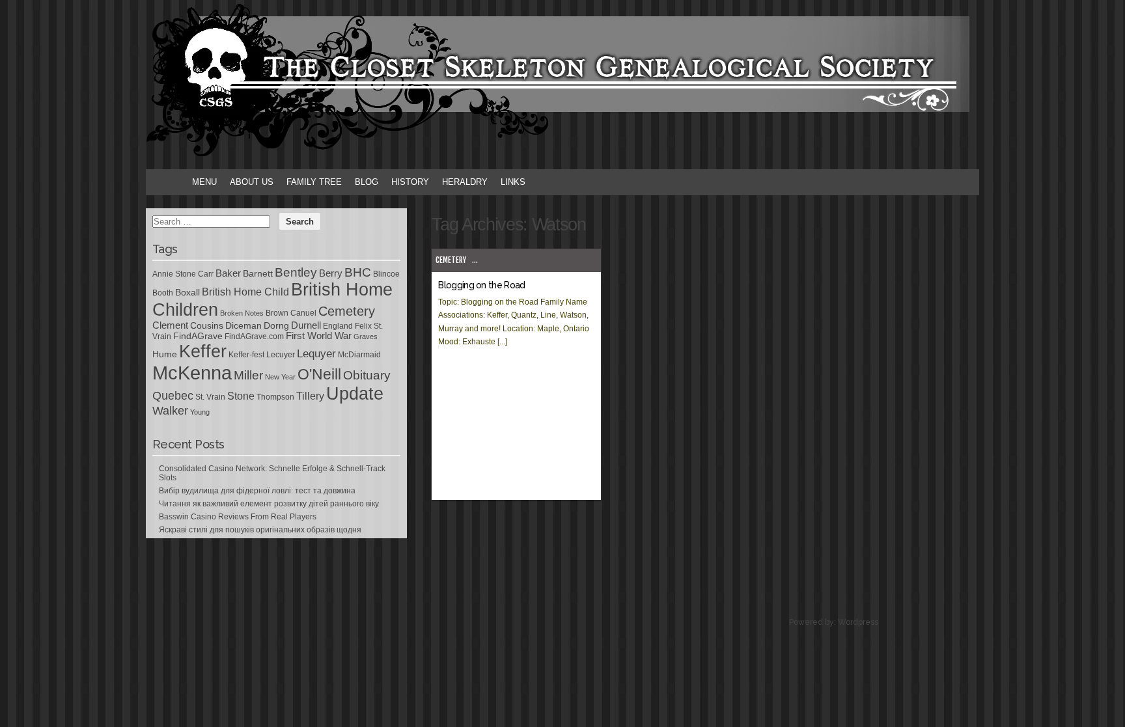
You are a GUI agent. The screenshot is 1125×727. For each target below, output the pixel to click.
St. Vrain (210, 397)
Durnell (306, 325)
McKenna (192, 372)
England (338, 326)
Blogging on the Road (481, 285)
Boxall (187, 292)
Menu (204, 182)
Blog (366, 182)
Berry (330, 273)
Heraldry (465, 182)
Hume (164, 354)
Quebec (172, 395)
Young (200, 412)
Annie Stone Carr (183, 274)
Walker (170, 410)
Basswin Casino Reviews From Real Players (237, 516)
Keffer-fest (246, 354)
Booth (162, 292)
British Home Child (245, 291)
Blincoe (386, 274)
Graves (366, 336)
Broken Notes (242, 313)
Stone (241, 396)
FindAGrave (198, 336)
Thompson (275, 397)
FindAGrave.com (254, 336)
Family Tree (314, 182)
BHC (357, 272)
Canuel (303, 313)
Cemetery (451, 260)
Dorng (276, 325)
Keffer (203, 351)
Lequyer (316, 354)
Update (354, 394)
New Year (280, 377)
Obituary (367, 375)
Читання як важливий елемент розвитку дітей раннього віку (269, 503)
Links (513, 182)
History (410, 182)
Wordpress (858, 622)
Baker (228, 273)
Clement (170, 325)
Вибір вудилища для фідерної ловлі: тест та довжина (257, 490)
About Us (251, 182)
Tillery (310, 396)
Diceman (243, 325)
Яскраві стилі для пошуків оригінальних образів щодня (260, 529)
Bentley (296, 272)
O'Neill (319, 374)
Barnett (258, 273)
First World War (319, 336)
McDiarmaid (359, 354)
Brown (277, 313)
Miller (248, 375)
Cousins (206, 325)
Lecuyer (280, 354)
